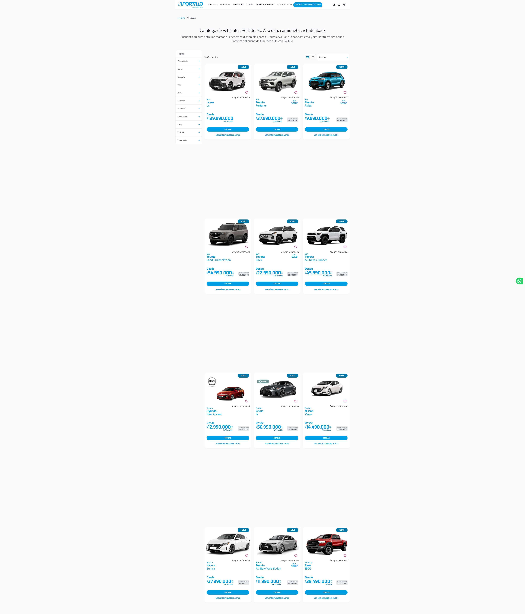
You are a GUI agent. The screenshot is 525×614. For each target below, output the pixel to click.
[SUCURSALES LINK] (344, 4)
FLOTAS (250, 5)
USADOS (224, 5)
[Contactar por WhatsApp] (519, 281)
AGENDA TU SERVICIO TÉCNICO (308, 5)
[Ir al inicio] (190, 5)
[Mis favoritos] (339, 4)
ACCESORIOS (238, 5)
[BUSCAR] (333, 4)
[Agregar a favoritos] (246, 92)
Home (182, 18)
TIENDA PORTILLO (284, 5)
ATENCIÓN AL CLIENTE (265, 5)
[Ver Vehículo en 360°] (294, 102)
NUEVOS (211, 5)
